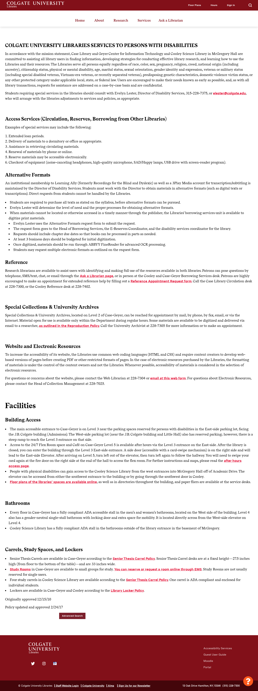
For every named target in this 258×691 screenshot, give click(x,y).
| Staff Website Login (66, 685)
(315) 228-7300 (231, 685)
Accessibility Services (217, 648)
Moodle (208, 661)
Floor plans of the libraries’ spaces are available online (53, 482)
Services (144, 20)
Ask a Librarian (170, 20)
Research (121, 20)
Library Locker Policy (127, 591)
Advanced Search (72, 615)
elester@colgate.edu (229, 93)
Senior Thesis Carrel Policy (134, 559)
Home (80, 20)
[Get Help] (248, 681)
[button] (194, 5)
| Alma (110, 685)
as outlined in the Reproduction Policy (69, 326)
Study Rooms (20, 569)
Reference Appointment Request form (161, 281)
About (99, 20)
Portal (207, 667)
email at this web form (168, 378)
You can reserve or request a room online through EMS (158, 569)
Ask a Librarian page (96, 276)
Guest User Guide (214, 654)
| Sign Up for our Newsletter (133, 685)
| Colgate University (92, 685)
